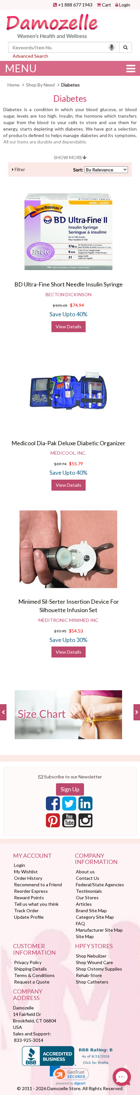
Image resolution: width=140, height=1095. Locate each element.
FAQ (80, 923)
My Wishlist (26, 871)
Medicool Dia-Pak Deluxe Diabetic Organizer (68, 443)
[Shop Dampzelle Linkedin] (85, 805)
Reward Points (29, 897)
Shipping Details (30, 969)
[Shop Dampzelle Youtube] (69, 822)
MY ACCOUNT (32, 856)
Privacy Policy (28, 962)
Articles (84, 904)
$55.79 (76, 463)
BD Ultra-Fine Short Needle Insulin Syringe (68, 284)
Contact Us (87, 878)
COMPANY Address (27, 994)
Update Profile (29, 917)
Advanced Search (30, 56)
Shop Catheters (92, 981)
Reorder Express (31, 891)
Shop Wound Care (94, 962)
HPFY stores (94, 946)
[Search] (125, 47)
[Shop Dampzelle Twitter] (69, 805)
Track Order (26, 910)
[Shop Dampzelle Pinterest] (53, 822)
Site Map (85, 936)
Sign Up (70, 789)
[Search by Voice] (112, 47)
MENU (21, 68)
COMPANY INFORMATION (96, 859)
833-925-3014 (28, 1040)
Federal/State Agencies (100, 884)
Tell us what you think (36, 904)
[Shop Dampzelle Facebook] (53, 805)
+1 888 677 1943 (75, 4)
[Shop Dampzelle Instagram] (85, 822)
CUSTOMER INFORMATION (34, 949)
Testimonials (89, 891)
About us (85, 871)
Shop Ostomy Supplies (99, 969)
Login (124, 4)
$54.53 (76, 631)
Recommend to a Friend (38, 884)
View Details (68, 326)
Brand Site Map (91, 910)
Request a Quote (31, 981)
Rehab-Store (89, 975)
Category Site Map (95, 917)
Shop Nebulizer (91, 956)
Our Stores (87, 897)
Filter (19, 169)
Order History (28, 878)
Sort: (78, 169)
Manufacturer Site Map (99, 930)
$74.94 (77, 305)
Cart (106, 4)
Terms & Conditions (34, 975)
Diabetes (70, 98)
